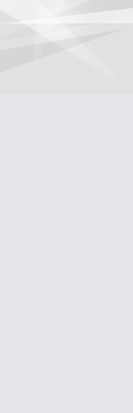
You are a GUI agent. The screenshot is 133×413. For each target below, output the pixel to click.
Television (59, 6)
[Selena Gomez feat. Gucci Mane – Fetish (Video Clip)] (11, 323)
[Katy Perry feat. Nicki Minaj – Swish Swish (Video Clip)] (11, 250)
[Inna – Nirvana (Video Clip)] (11, 55)
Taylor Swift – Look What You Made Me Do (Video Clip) (10, 233)
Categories (27, 2)
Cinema (52, 6)
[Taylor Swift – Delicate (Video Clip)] (11, 17)
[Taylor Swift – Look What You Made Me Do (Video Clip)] (11, 212)
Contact (87, 6)
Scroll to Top (128, 407)
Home (45, 6)
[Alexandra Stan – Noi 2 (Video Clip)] (11, 286)
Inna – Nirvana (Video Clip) (10, 75)
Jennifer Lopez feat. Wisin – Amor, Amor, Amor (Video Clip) (10, 119)
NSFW (80, 6)
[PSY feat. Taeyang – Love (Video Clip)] (11, 361)
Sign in (106, 2)
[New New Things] (66, 2)
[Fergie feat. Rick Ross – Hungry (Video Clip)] (11, 174)
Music (66, 6)
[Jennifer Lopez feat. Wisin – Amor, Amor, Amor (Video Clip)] (11, 91)
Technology (73, 6)
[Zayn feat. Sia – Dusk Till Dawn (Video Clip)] (11, 137)
